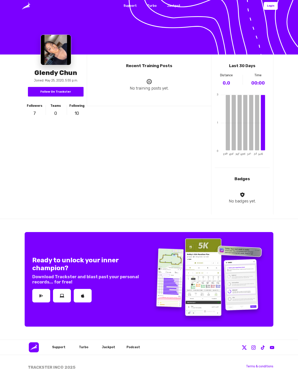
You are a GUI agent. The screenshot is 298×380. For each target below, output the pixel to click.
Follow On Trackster (55, 91)
